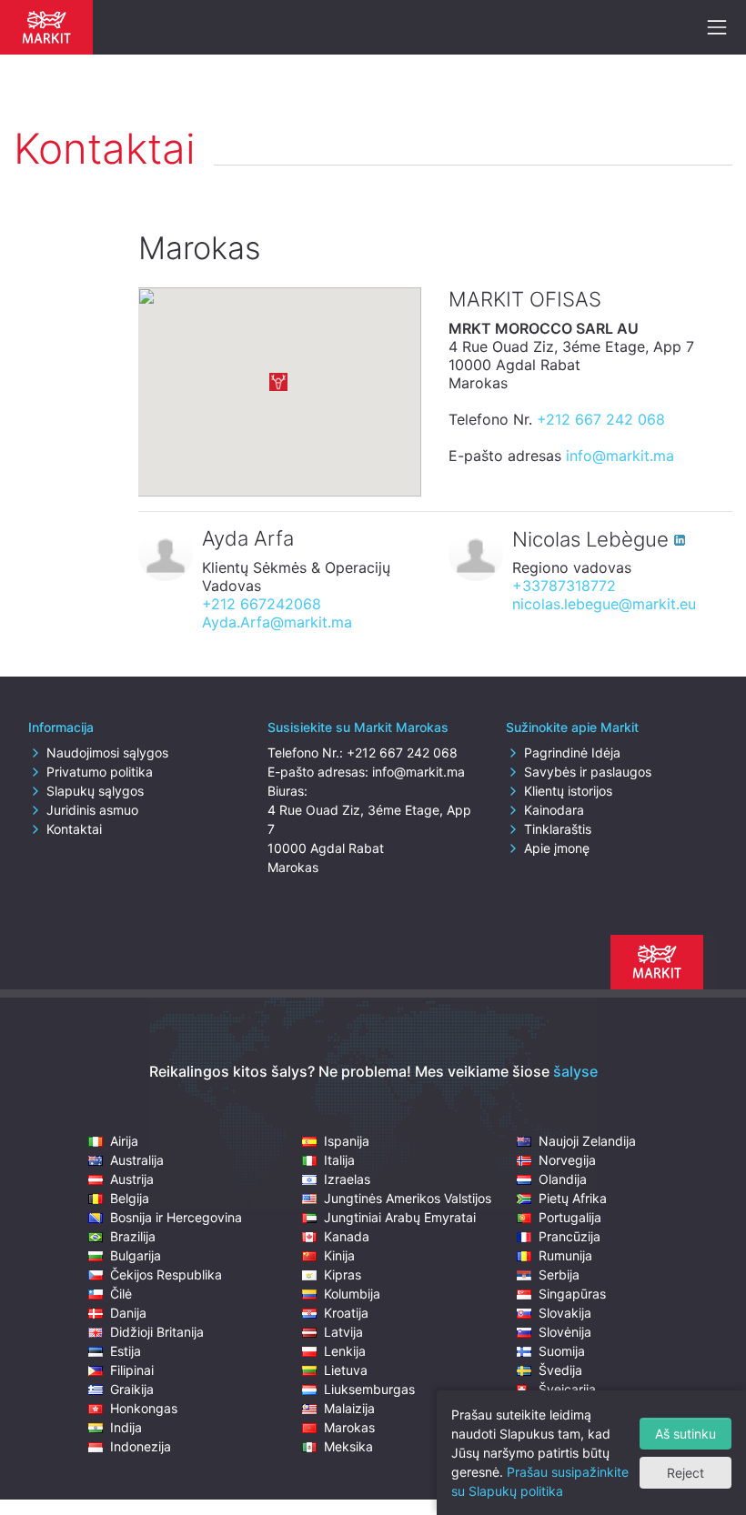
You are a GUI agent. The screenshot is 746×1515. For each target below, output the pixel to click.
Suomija (562, 1351)
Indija (126, 1427)
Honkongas (143, 1408)
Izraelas (347, 1179)
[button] (278, 382)
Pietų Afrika (573, 1198)
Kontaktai (74, 829)
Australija (137, 1160)
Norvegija (567, 1160)
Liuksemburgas (369, 1389)
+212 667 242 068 (601, 419)
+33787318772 (564, 586)
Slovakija (565, 1312)
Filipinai (132, 1370)
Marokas (349, 1427)
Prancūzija (569, 1236)
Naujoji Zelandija (587, 1141)
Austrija (132, 1179)
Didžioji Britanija (157, 1331)
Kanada (346, 1236)
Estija (125, 1351)
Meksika (348, 1446)
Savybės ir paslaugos (587, 771)
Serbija (559, 1274)
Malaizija (349, 1408)
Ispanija (346, 1141)
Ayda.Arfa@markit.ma (277, 622)
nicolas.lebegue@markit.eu (604, 604)
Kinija (339, 1255)
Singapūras (572, 1293)
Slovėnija (565, 1331)
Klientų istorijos (568, 790)
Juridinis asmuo (92, 810)
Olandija (563, 1179)
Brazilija (133, 1236)
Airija (124, 1141)
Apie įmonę (557, 848)
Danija (128, 1312)
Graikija (132, 1389)
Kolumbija (352, 1293)
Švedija (560, 1370)
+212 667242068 (261, 604)
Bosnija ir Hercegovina (176, 1217)
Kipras (342, 1274)
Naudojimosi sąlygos (107, 752)
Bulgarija (135, 1255)
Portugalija (570, 1217)
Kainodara (554, 810)
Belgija (129, 1198)
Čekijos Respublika (166, 1274)
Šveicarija (567, 1389)
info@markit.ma (620, 455)
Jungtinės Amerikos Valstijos (407, 1198)
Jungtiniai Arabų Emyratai (400, 1217)
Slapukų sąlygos (95, 790)
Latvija (343, 1331)
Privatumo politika (99, 771)
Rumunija (565, 1255)
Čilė (121, 1293)
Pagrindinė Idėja (572, 752)
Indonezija (140, 1446)
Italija (339, 1160)
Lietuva (346, 1370)
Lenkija (345, 1351)
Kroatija (346, 1312)
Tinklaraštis (557, 829)
